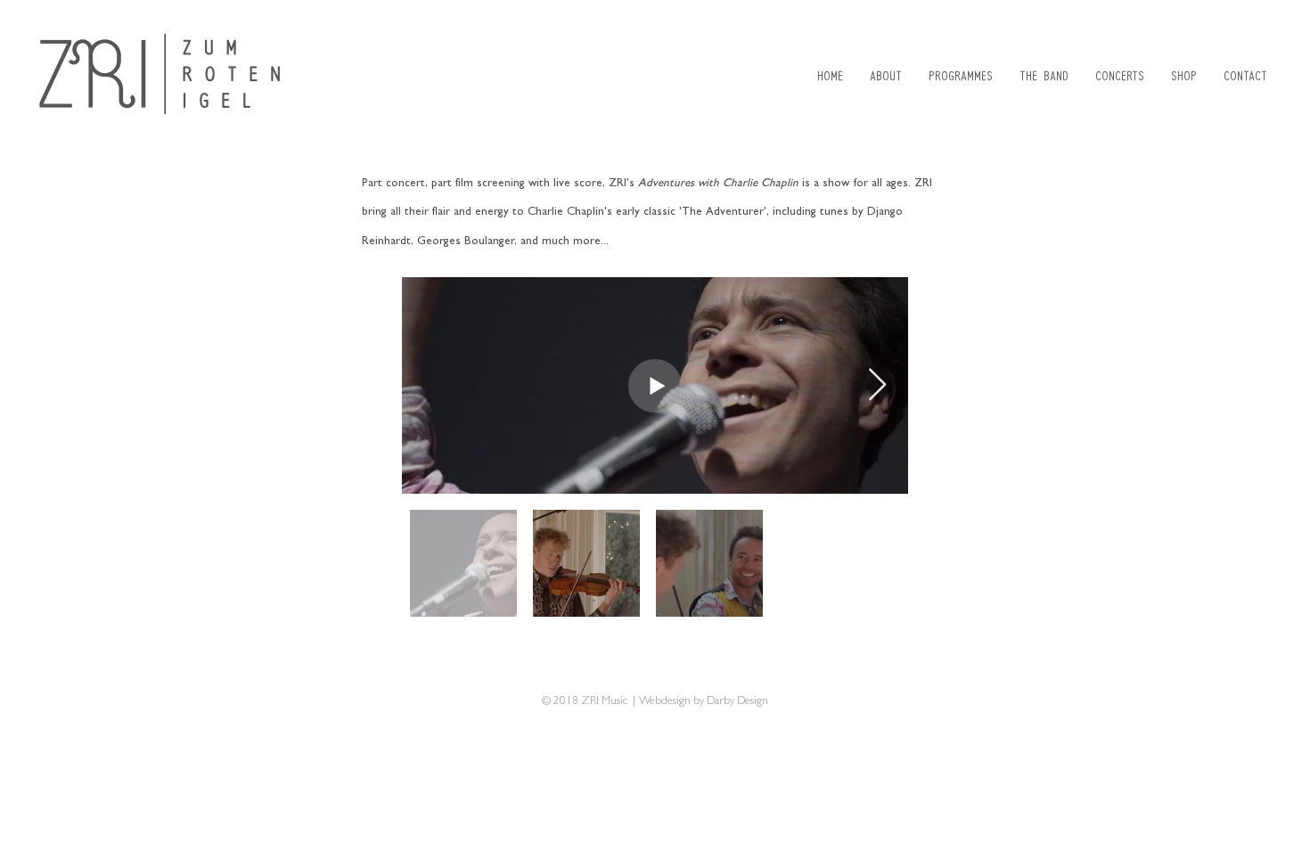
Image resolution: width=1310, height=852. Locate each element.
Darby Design (737, 702)
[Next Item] (877, 385)
